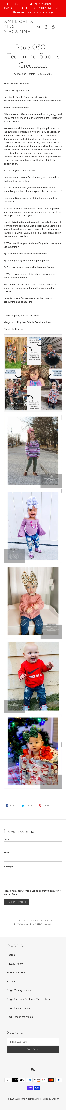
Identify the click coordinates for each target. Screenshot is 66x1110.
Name (6, 839)
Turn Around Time (16, 972)
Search (11, 954)
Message (8, 866)
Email (6, 852)
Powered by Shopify (49, 1099)
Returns (11, 981)
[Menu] (60, 27)
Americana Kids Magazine (19, 27)
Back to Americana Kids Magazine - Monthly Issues (33, 922)
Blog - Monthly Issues (19, 990)
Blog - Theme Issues (18, 1008)
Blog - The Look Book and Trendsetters (28, 999)
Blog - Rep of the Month (20, 1016)
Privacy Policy (15, 963)
